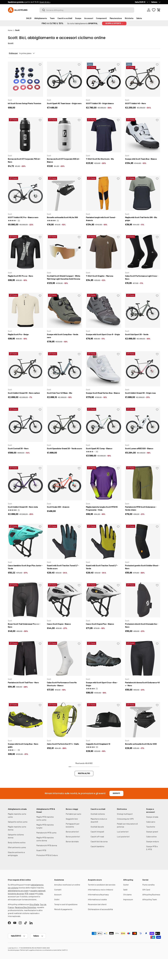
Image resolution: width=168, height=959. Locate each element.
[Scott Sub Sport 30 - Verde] (142, 310)
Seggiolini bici (72, 819)
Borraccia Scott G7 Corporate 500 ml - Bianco (63, 160)
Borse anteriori (72, 831)
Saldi (125, 889)
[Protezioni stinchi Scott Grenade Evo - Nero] (142, 600)
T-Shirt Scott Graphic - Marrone (99, 276)
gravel (32, 893)
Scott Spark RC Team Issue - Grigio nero (64, 103)
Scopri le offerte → (114, 23)
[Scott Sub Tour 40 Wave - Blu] (64, 368)
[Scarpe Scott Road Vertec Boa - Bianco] (103, 368)
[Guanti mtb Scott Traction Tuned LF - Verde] (103, 541)
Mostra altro (84, 773)
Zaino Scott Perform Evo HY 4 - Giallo (63, 744)
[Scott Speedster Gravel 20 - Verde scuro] (64, 424)
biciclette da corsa (16, 893)
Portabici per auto (73, 814)
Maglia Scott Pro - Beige (18, 334)
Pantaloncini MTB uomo (46, 832)
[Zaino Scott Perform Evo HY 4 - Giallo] (64, 719)
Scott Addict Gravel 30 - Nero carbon (24, 393)
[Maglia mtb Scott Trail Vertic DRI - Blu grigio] (142, 193)
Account (57, 894)
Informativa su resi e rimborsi (100, 889)
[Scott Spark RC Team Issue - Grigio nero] (64, 79)
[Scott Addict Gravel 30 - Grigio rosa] (142, 368)
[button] (158, 10)
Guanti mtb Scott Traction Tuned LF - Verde (102, 567)
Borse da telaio (72, 841)
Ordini (56, 899)
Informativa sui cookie (97, 899)
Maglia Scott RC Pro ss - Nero (20, 276)
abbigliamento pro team (18, 890)
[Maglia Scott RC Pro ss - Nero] (25, 251)
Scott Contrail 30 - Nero (18, 448)
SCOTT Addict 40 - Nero (135, 103)
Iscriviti (116, 793)
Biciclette (129, 18)
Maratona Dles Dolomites (25, 907)
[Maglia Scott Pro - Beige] (25, 310)
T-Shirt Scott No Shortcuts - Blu (100, 159)
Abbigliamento (40, 18)
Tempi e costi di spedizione (65, 904)
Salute (139, 18)
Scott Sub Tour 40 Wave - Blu (59, 393)
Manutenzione (116, 18)
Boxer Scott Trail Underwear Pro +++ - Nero (24, 625)
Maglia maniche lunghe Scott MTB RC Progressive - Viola (102, 508)
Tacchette (150, 826)
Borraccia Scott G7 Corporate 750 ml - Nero (24, 160)
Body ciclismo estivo (16, 842)
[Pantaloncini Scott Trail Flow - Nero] (25, 658)
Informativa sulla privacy (98, 894)
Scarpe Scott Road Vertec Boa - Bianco (103, 393)
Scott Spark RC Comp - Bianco (99, 448)
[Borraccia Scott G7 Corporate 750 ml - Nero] (25, 134)
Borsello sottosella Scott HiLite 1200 (141, 744)
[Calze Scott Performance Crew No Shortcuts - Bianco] (64, 658)
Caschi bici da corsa (99, 841)
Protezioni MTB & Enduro (47, 855)
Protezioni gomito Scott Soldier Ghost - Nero (142, 567)
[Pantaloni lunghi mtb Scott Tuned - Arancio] (103, 193)
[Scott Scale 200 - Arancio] (64, 482)
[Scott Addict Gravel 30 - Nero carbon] (25, 368)
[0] (154, 10)
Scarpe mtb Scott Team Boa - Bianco (141, 159)
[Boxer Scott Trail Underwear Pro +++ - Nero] (25, 600)
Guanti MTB (41, 850)
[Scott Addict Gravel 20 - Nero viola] (25, 482)
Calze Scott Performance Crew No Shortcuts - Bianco (62, 684)
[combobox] (86, 10)
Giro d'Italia (34, 904)
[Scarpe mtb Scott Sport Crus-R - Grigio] (103, 310)
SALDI (28, 18)
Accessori (88, 18)
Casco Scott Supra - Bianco (59, 624)
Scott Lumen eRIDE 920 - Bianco (139, 448)
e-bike (40, 893)
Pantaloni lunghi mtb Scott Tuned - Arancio (101, 218)
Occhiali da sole (97, 826)
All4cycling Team (149, 899)
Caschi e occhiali (65, 18)
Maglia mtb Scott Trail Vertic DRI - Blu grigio (141, 218)
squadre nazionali (37, 890)
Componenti (101, 18)
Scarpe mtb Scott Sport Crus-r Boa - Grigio (102, 684)
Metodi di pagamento (63, 909)
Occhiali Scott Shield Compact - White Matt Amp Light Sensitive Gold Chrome (63, 277)
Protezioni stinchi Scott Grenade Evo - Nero (141, 625)
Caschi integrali (97, 831)
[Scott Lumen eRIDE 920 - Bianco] (142, 424)
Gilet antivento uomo (17, 847)
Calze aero (150, 822)
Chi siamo (127, 894)
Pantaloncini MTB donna (46, 845)
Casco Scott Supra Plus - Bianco (100, 624)
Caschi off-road (97, 836)
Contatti (57, 889)
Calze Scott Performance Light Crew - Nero (141, 277)
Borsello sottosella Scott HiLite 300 (62, 217)
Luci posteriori (123, 836)
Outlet (126, 884)
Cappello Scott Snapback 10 (98, 744)
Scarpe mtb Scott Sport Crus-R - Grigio (103, 334)
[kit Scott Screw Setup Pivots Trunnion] (25, 79)
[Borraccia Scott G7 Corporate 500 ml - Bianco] (64, 134)
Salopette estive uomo (17, 822)
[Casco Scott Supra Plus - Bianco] (103, 600)
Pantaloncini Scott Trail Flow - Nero (23, 682)
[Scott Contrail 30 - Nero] (25, 424)
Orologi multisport (125, 814)
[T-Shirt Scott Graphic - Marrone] (103, 251)
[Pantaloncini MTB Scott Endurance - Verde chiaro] (142, 482)
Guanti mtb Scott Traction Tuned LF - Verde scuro (63, 567)
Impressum (128, 899)
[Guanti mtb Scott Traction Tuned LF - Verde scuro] (64, 541)
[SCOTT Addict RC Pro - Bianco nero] (25, 193)
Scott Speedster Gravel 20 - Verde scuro (64, 448)
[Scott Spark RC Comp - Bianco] (103, 424)
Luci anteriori (123, 831)
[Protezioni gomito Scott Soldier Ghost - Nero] (142, 541)
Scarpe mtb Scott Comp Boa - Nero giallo (23, 745)
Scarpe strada (152, 817)
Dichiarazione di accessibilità (100, 909)
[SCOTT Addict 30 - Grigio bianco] (103, 79)
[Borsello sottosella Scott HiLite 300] (64, 193)
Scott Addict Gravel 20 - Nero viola (23, 507)
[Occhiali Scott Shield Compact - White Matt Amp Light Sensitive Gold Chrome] (64, 251)
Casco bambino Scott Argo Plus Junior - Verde (25, 567)
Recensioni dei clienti (97, 904)
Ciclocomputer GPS (125, 819)
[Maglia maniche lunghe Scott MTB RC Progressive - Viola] (103, 482)
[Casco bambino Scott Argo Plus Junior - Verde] (25, 541)
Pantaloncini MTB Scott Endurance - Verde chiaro (140, 508)
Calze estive (151, 836)
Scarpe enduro (152, 841)
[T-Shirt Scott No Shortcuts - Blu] (103, 134)
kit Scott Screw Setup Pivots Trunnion (24, 103)
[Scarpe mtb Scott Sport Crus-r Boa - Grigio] (103, 658)
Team (52, 18)
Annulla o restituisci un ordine (67, 884)
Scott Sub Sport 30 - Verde (136, 334)
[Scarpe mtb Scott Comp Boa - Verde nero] (64, 310)
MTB (26, 893)
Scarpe (78, 18)
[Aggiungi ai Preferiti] (40, 65)
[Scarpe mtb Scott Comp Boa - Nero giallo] (25, 719)
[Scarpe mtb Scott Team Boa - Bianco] (142, 134)
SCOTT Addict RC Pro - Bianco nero (23, 217)
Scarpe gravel (152, 831)
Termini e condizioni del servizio (101, 884)
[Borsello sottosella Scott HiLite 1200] (142, 719)
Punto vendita (148, 884)
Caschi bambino (97, 846)
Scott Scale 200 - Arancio (58, 507)
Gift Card (146, 889)
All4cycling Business (151, 894)
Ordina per (13, 53)
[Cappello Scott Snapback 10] (103, 719)
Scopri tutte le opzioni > (46, 2)
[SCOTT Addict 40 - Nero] (142, 79)
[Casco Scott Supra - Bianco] (64, 600)
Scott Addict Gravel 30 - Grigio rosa (140, 393)
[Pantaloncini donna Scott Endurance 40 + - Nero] (142, 658)
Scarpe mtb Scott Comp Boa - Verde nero (62, 335)
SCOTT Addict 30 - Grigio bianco (100, 103)
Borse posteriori (73, 836)
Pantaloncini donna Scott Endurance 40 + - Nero (142, 684)
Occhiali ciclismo (98, 814)
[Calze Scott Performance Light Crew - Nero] (142, 251)
